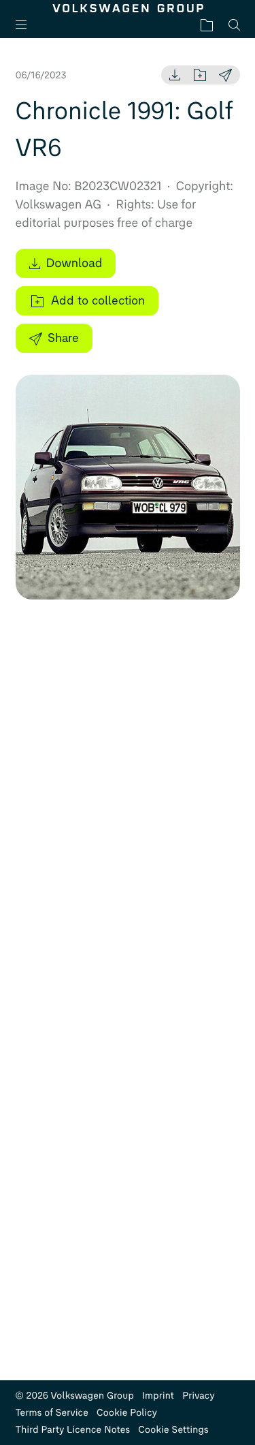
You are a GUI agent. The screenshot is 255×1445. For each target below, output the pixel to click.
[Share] (225, 75)
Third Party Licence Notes (73, 1429)
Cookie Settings (173, 1429)
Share (63, 337)
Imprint (158, 1395)
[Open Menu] (26, 25)
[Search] (234, 25)
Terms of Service (52, 1412)
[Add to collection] (200, 75)
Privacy (198, 1395)
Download (74, 262)
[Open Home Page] (128, 8)
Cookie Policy (127, 1412)
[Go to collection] (207, 25)
